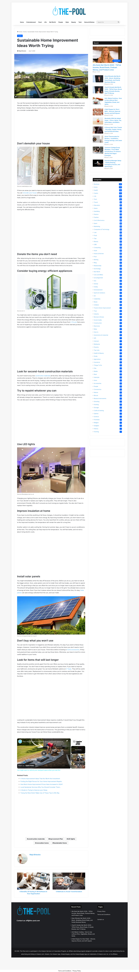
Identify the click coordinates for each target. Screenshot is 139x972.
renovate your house (30, 193)
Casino (96, 193)
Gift (95, 338)
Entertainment (31, 22)
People (60, 22)
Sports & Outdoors (99, 293)
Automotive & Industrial (101, 335)
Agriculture (97, 359)
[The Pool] (69, 11)
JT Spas (68, 669)
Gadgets (96, 425)
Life (45, 22)
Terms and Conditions (103, 914)
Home (22, 22)
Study (95, 356)
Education (97, 205)
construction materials (42, 376)
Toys (95, 311)
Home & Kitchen (89, 22)
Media (96, 371)
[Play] (78, 757)
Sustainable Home (60, 843)
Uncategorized (98, 277)
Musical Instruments (100, 398)
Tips (95, 238)
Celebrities (97, 299)
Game (95, 208)
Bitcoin (96, 395)
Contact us (100, 919)
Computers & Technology (101, 229)
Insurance (97, 362)
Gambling (97, 211)
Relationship (97, 265)
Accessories (97, 383)
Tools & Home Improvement (102, 308)
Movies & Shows (99, 317)
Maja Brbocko (22, 51)
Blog (95, 262)
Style (67, 22)
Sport (95, 223)
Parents (96, 347)
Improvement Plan (56, 839)
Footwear (97, 419)
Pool (95, 256)
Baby (95, 329)
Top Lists (96, 350)
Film (95, 368)
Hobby (96, 287)
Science (96, 416)
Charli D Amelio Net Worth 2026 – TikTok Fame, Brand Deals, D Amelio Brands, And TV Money (83, 927)
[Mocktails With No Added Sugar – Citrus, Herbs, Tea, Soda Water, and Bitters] (98, 121)
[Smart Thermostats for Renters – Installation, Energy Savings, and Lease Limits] (98, 139)
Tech (80, 22)
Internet (96, 341)
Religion (96, 422)
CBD (95, 244)
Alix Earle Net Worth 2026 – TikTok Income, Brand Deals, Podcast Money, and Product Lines (107, 67)
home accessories (73, 650)
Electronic (97, 326)
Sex (95, 280)
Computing (97, 247)
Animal (96, 284)
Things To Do (98, 365)
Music (95, 302)
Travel (96, 202)
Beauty (73, 22)
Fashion (96, 217)
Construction (98, 323)
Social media (98, 320)
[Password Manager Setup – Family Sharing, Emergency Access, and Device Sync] (98, 163)
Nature (96, 392)
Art (95, 296)
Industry (96, 314)
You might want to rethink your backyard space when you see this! (43, 741)
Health (96, 190)
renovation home (42, 843)
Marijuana (97, 344)
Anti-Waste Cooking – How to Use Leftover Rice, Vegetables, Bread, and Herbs (83, 934)
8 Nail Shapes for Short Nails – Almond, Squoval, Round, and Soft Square (112, 111)
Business (96, 184)
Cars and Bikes (98, 274)
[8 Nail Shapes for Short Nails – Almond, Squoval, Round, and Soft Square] (98, 111)
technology (97, 268)
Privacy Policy (101, 911)
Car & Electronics (99, 220)
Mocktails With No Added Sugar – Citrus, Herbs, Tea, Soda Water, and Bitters (113, 120)
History (96, 428)
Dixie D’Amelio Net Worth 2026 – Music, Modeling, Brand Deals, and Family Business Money (82, 920)
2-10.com (74, 322)
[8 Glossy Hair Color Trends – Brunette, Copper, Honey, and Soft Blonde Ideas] (98, 130)
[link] (20, 741)
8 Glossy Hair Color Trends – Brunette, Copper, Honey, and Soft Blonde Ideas (113, 129)
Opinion (96, 413)
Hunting (96, 404)
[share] (67, 740)
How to (96, 332)
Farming (96, 431)
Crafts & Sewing (99, 410)
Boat (95, 374)
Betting (96, 259)
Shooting (96, 401)
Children (96, 305)
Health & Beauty (99, 353)
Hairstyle (96, 377)
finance (96, 214)
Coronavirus (97, 389)
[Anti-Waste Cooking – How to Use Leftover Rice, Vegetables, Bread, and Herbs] (98, 100)
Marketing (97, 226)
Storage (96, 407)
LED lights (71, 839)
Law (95, 232)
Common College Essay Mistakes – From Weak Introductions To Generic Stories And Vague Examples (113, 151)
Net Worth (52, 22)
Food (40, 22)
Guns (95, 380)
